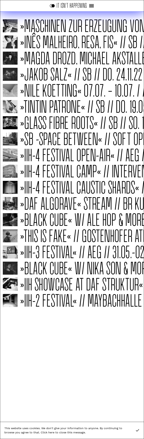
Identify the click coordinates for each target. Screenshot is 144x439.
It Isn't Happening (72, 5)
